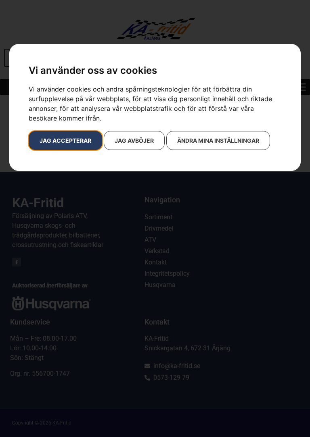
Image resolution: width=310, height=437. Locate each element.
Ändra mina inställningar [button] (218, 140)
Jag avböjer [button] (134, 140)
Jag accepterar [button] (65, 140)
